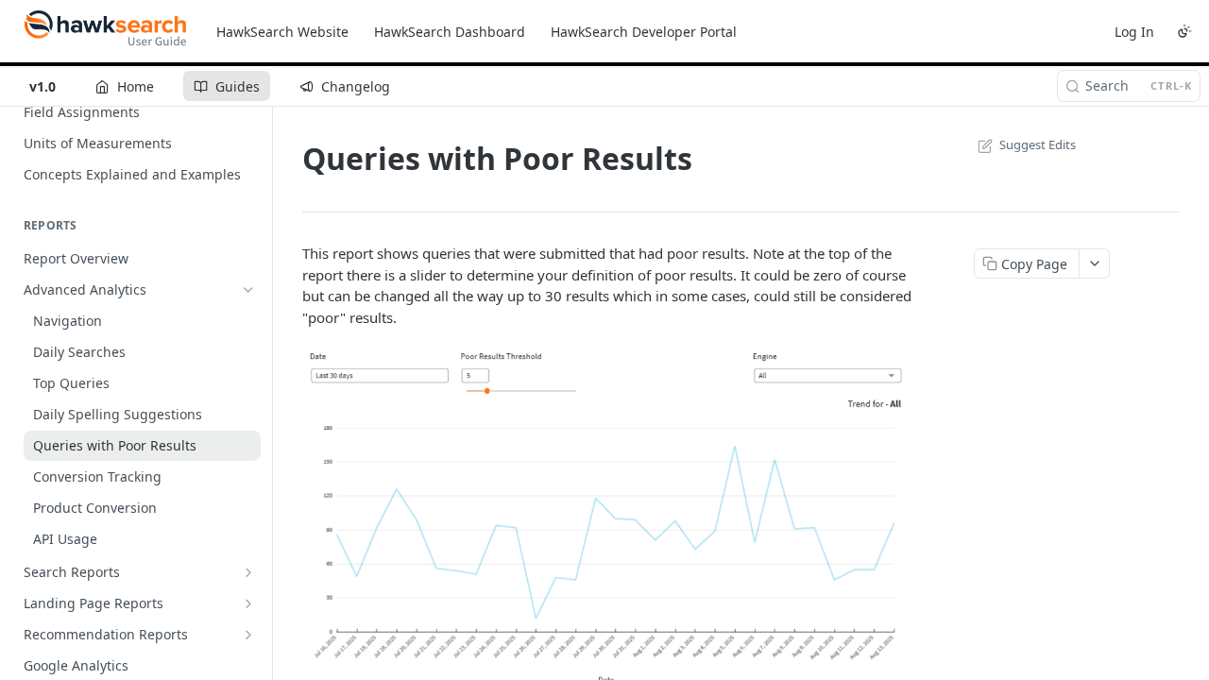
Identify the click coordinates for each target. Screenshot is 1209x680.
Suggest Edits (1037, 144)
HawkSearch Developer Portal (644, 32)
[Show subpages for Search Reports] (248, 572)
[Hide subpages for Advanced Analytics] (248, 290)
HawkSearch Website (282, 32)
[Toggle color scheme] (1184, 31)
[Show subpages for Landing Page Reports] (248, 603)
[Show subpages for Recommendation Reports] (248, 634)
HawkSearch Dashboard (449, 32)
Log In (1134, 32)
